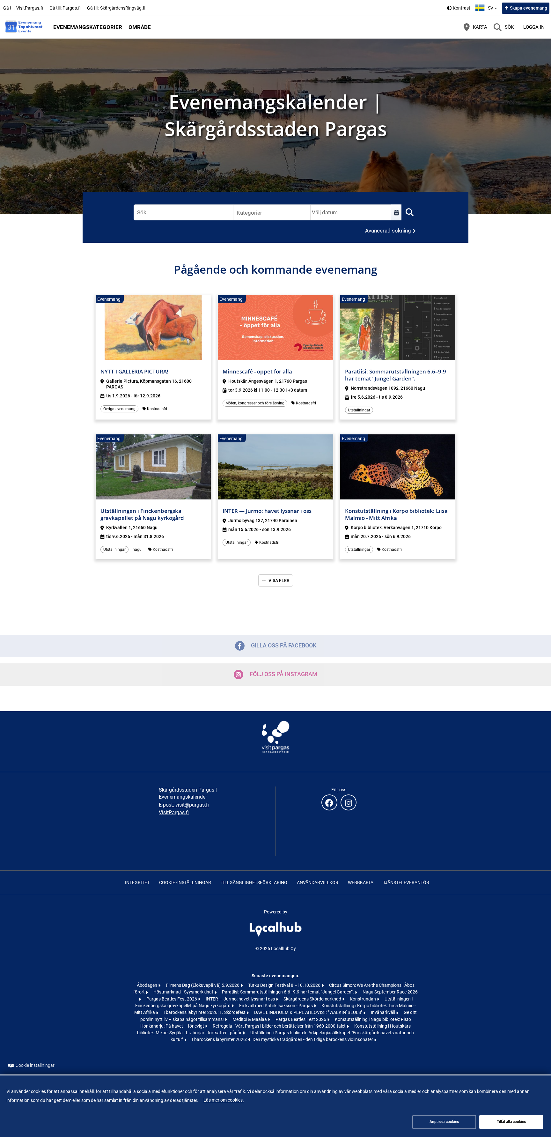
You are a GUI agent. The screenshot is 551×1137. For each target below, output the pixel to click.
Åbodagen (147, 985)
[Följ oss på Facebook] (329, 802)
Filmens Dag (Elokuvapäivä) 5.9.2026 (203, 985)
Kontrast (461, 8)
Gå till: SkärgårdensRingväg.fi (116, 8)
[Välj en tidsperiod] (396, 212)
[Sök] (409, 212)
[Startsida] (24, 27)
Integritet (137, 882)
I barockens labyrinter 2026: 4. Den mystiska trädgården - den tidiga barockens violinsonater (283, 1039)
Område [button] (140, 27)
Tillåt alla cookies (511, 1121)
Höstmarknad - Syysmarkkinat (183, 991)
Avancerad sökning (388, 230)
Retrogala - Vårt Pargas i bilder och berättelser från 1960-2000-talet (280, 1026)
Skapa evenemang (528, 8)
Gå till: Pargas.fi (65, 8)
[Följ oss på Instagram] (348, 802)
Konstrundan (363, 998)
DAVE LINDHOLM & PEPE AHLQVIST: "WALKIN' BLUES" (308, 1012)
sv (493, 6)
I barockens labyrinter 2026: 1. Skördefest (205, 1012)
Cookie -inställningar (185, 882)
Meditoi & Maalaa (250, 1019)
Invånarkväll (383, 1012)
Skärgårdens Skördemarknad (312, 998)
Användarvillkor (317, 882)
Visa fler (279, 580)
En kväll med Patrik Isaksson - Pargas (276, 1005)
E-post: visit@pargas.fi (184, 805)
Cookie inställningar (35, 1065)
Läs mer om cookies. (223, 1100)
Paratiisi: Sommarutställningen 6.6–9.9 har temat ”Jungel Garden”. (288, 991)
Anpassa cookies (444, 1121)
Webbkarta (360, 882)
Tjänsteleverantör (406, 882)
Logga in (534, 27)
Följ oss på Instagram (283, 674)
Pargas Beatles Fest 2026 (172, 998)
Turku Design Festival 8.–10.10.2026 (284, 985)
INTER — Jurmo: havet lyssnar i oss (241, 998)
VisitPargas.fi (174, 812)
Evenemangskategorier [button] (87, 27)
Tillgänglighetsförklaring (254, 882)
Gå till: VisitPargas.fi (23, 8)
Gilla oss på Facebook (283, 645)
